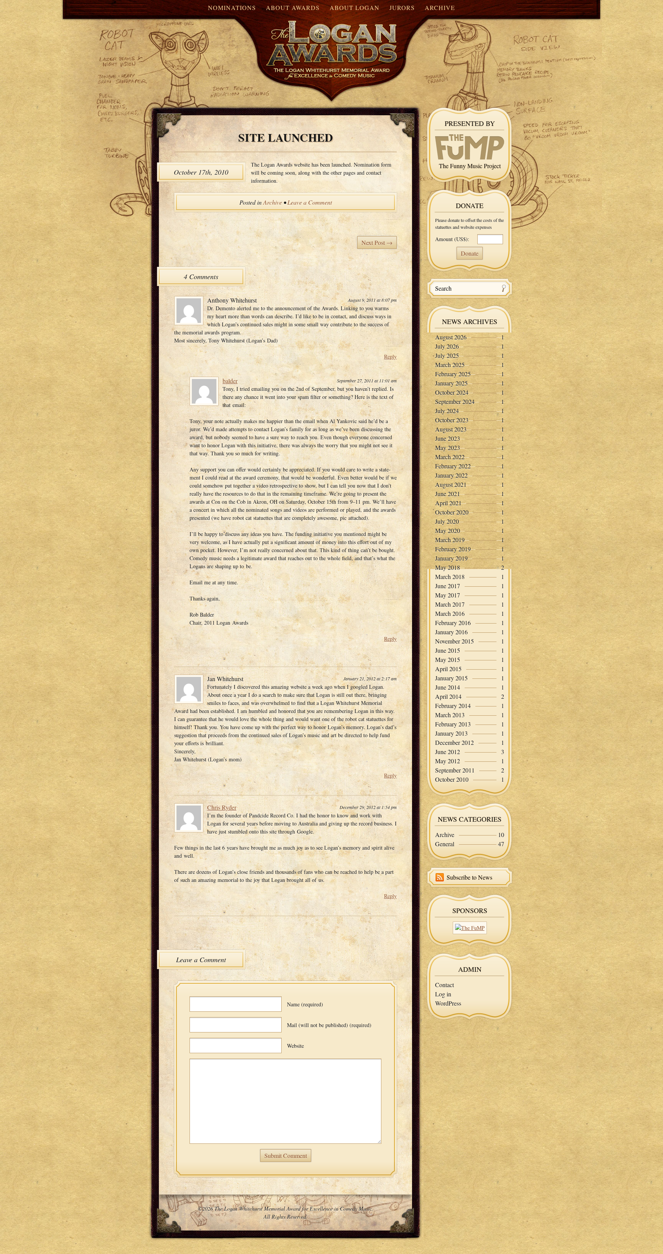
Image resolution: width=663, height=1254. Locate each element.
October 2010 (451, 779)
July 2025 (447, 355)
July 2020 (447, 521)
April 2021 (448, 503)
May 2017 (447, 595)
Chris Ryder (221, 807)
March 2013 (450, 715)
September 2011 (455, 770)
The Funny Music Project (470, 166)
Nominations (232, 7)
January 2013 (451, 733)
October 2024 (451, 392)
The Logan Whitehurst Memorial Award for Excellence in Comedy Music (316, 43)
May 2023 (447, 447)
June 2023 (447, 438)
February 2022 (453, 466)
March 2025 (450, 365)
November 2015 (454, 641)
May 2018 (447, 567)
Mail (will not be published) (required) (329, 1025)
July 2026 (447, 346)
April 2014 (448, 696)
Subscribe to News (469, 877)
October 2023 (451, 420)
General (444, 844)
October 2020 (451, 512)
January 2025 (451, 383)
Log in (443, 994)
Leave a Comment (309, 202)
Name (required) (305, 1004)
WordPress (448, 1003)
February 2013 (453, 724)
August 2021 (451, 484)
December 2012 (454, 742)
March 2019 (450, 540)
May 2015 (447, 659)
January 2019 (451, 558)
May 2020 (447, 530)
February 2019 (453, 549)
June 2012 (447, 752)
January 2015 (451, 678)
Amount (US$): (452, 239)
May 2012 (447, 761)
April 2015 (448, 669)
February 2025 (453, 374)
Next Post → (377, 242)
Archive (440, 7)
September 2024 (455, 401)
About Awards (293, 7)
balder (230, 381)
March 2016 (450, 613)
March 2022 (450, 457)
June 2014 (447, 687)
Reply (390, 356)
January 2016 (451, 632)
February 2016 (453, 623)
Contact (444, 985)
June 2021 (447, 494)
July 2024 (447, 411)
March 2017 (450, 604)
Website (295, 1045)
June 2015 (447, 650)
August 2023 (451, 429)
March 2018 (450, 576)
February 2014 (453, 705)
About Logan (354, 7)
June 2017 (447, 586)
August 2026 (451, 337)
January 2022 (451, 475)
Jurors (402, 7)
